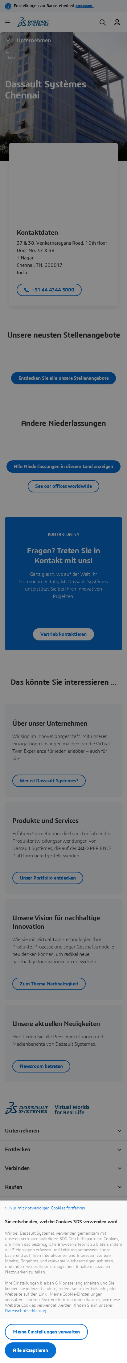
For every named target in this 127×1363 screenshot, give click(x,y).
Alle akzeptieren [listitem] (30, 1350)
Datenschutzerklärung (25, 1311)
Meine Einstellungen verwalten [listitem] (46, 1331)
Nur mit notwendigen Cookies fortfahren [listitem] (47, 1208)
